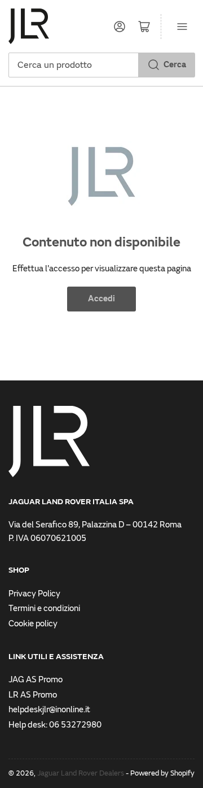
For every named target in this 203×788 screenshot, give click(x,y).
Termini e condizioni (44, 608)
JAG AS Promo (35, 679)
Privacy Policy (34, 593)
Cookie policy (33, 623)
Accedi (101, 298)
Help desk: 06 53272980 (55, 725)
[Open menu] (182, 26)
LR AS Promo (32, 695)
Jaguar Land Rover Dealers (80, 773)
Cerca (175, 64)
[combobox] (101, 65)
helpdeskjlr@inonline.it (49, 709)
